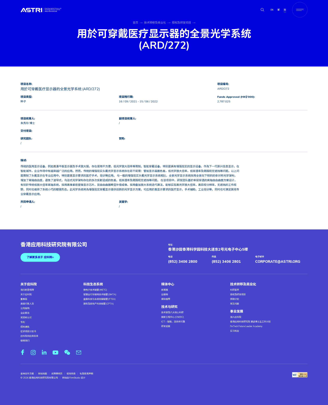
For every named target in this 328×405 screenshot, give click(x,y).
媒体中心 (167, 284)
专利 (22, 322)
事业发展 (236, 311)
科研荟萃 (234, 289)
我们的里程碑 (27, 289)
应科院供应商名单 (29, 336)
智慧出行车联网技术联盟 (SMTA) (99, 294)
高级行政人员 (27, 303)
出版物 (164, 294)
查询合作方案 (27, 373)
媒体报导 (165, 299)
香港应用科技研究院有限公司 (53, 245)
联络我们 (24, 340)
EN (272, 9)
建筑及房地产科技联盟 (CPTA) (98, 303)
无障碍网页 (56, 373)
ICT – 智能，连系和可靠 (173, 321)
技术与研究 (169, 307)
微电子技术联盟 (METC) (95, 289)
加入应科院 (235, 317)
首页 (135, 23)
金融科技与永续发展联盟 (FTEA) (99, 299)
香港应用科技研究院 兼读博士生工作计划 (250, 321)
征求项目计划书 (28, 331)
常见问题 (234, 303)
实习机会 (234, 331)
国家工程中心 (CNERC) (172, 317)
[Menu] (300, 9)
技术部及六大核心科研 (172, 312)
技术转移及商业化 (155, 23)
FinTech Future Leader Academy (246, 326)
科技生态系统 (93, 284)
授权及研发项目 (181, 23)
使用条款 (71, 373)
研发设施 (165, 326)
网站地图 (42, 373)
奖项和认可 (26, 317)
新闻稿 (164, 289)
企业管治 (24, 313)
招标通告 (24, 326)
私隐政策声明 (86, 373)
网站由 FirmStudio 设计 (73, 377)
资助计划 (234, 299)
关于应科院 (28, 284)
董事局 (23, 299)
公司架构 (24, 308)
